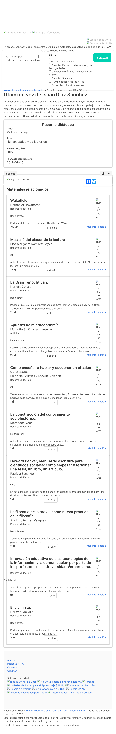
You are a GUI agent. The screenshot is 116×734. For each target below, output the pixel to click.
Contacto (12, 667)
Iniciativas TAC (15, 663)
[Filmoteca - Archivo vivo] (80, 685)
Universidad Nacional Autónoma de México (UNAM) (56, 710)
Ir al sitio (10, 173)
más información (96, 226)
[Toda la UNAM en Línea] (22, 681)
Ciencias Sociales (62, 78)
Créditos (12, 670)
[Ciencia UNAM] (75, 688)
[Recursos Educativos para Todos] (27, 692)
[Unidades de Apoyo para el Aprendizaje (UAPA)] (35, 685)
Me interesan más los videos (24, 60)
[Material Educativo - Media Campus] (70, 692)
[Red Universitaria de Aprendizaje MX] (59, 681)
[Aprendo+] (89, 681)
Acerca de (13, 660)
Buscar (102, 57)
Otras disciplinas (61, 85)
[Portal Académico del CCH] (49, 688)
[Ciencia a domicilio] (19, 688)
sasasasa (79, 85)
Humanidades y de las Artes (68, 81)
